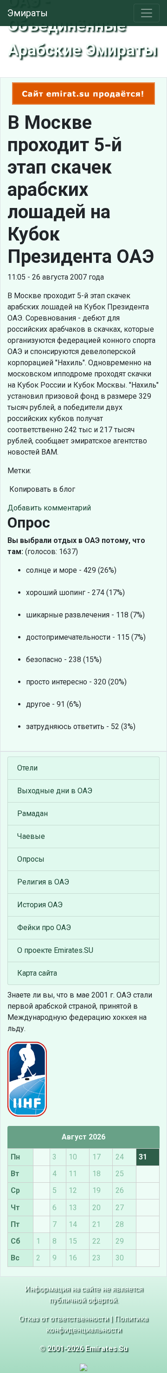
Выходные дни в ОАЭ (54, 790)
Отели (27, 768)
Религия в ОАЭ (43, 881)
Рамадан (32, 813)
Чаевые (31, 836)
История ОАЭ (40, 904)
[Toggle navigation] (147, 13)
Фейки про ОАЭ (44, 927)
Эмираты (27, 13)
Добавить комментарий (49, 507)
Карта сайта (37, 973)
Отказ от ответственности (64, 1318)
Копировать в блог (41, 489)
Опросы (31, 859)
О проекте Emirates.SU (55, 950)
